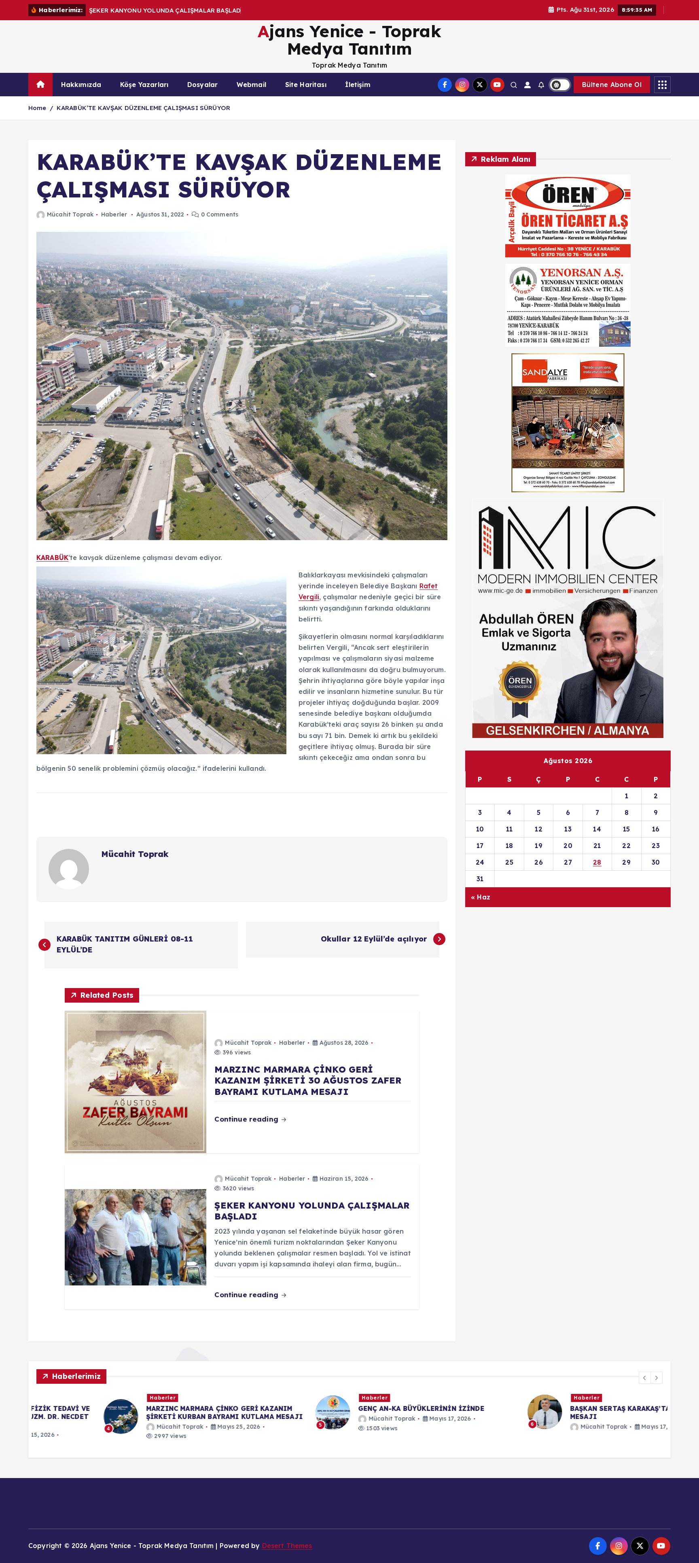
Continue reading (247, 1119)
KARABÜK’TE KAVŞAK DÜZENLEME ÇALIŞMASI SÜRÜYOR (143, 108)
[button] (645, 1378)
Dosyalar (202, 85)
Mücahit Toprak (70, 214)
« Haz (480, 897)
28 (597, 862)
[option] (137, 1417)
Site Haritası (305, 85)
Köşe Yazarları (144, 85)
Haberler (114, 214)
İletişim (357, 85)
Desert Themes (287, 1546)
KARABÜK (52, 558)
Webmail (251, 85)
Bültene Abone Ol (612, 85)
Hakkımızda (81, 85)
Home (37, 108)
